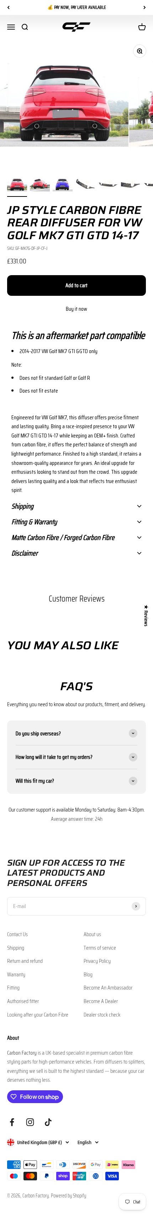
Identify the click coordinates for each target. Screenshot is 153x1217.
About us (92, 934)
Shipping (15, 947)
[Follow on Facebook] (12, 1122)
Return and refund (25, 960)
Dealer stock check (102, 1014)
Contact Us (17, 934)
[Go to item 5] (108, 186)
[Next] (144, 7)
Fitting (13, 987)
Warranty (16, 974)
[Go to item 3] (63, 186)
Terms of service (100, 947)
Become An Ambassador (108, 987)
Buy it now (76, 308)
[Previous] (8, 7)
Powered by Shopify (68, 1196)
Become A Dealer (101, 1001)
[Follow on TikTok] (48, 1122)
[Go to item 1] (17, 186)
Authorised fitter (23, 1001)
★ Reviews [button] (146, 615)
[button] (76, 335)
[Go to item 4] (85, 186)
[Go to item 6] (131, 186)
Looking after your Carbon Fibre (37, 1014)
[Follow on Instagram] (30, 1122)
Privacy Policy (97, 960)
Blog (88, 974)
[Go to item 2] (40, 186)
